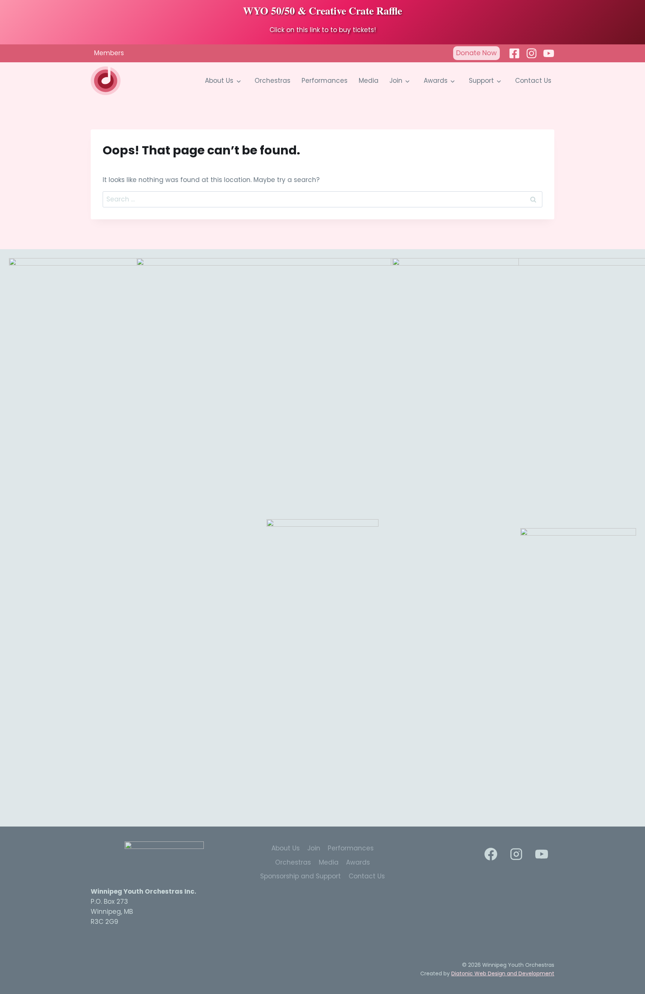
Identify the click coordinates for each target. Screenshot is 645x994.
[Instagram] (531, 53)
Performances (325, 80)
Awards (436, 80)
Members (109, 52)
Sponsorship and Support (300, 876)
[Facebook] (514, 53)
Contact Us (533, 80)
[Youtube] (548, 53)
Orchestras (272, 80)
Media (368, 80)
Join (395, 80)
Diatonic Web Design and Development (502, 973)
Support (481, 80)
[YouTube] (541, 854)
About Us (219, 80)
